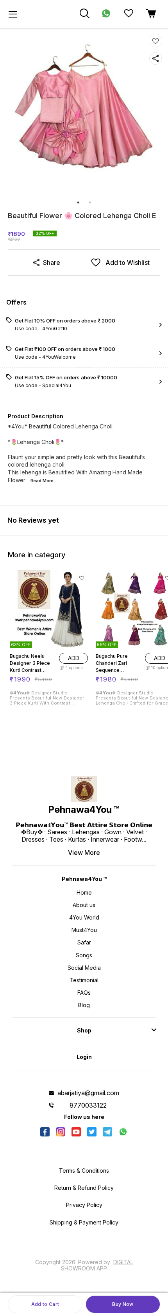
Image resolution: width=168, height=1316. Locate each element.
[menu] (13, 14)
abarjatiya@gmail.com (88, 1092)
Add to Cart (45, 1304)
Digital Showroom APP (97, 1265)
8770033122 (88, 1105)
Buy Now (122, 1304)
